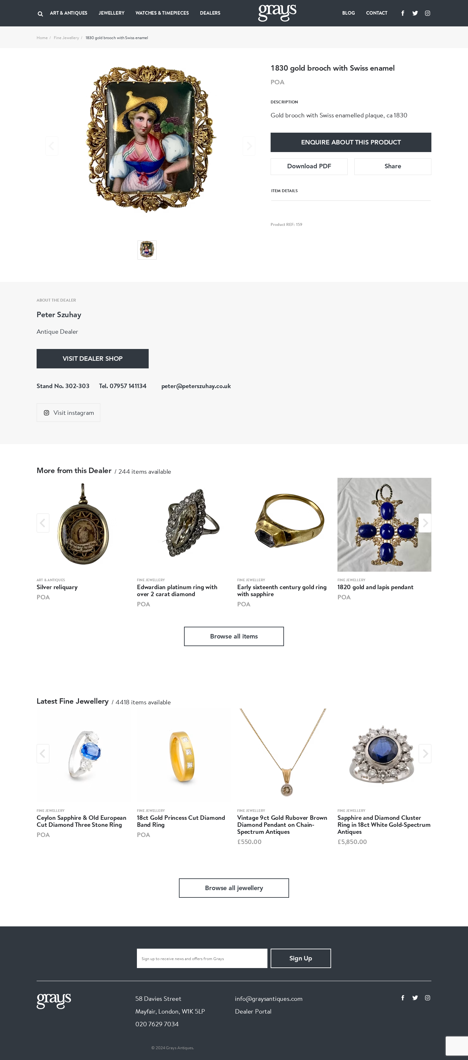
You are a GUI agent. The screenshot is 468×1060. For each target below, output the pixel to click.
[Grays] (54, 1000)
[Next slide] (249, 146)
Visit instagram (73, 412)
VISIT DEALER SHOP (93, 359)
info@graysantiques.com (269, 998)
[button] (147, 250)
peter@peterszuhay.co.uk (196, 385)
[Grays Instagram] (427, 13)
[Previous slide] (52, 146)
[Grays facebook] (403, 13)
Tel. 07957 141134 (123, 385)
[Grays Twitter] (415, 13)
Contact (376, 13)
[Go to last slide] (43, 523)
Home (42, 37)
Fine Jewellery (66, 37)
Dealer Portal (253, 1011)
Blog (348, 13)
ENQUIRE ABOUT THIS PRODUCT (351, 143)
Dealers (210, 13)
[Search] (40, 13)
